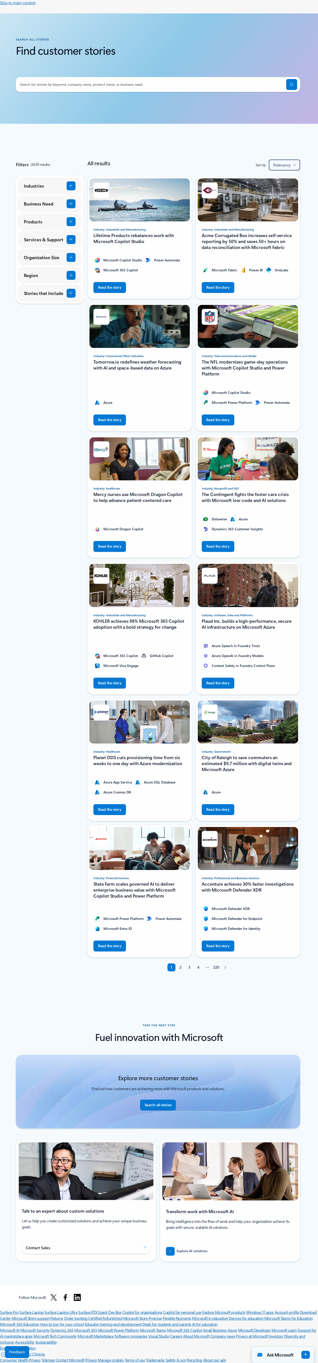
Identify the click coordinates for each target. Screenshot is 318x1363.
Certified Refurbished (105, 1318)
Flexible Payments (177, 1318)
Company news (222, 1336)
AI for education (204, 1324)
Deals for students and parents (166, 1324)
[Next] (225, 967)
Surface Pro (9, 1312)
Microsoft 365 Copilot (184, 1330)
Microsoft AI (9, 1330)
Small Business (215, 1330)
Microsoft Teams (153, 1330)
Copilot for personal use (182, 1312)
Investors (276, 1336)
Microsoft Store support (31, 1318)
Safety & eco (176, 1360)
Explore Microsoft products (223, 1312)
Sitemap (48, 1360)
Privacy (91, 1360)
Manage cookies (111, 1360)
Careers (176, 1336)
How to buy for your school (62, 1324)
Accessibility (25, 1342)
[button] (291, 84)
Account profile (287, 1312)
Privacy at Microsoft (252, 1336)
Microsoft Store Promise (142, 1318)
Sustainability (46, 1342)
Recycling (194, 1360)
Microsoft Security (34, 1330)
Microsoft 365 (85, 1330)
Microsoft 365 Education (19, 1324)
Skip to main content (18, 2)
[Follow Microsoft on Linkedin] (77, 1297)
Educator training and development (113, 1324)
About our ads (214, 1360)
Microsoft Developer (254, 1330)
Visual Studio (158, 1336)
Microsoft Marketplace (96, 1336)
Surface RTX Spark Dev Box (99, 1312)
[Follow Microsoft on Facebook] (65, 1297)
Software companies (131, 1336)
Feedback (17, 1352)
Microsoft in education (210, 1318)
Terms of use (135, 1360)
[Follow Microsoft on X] (54, 1297)
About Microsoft (196, 1336)
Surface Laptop (31, 1312)
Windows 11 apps (260, 1312)
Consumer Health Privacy (20, 1360)
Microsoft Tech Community (55, 1336)
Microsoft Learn (284, 1330)
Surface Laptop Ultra (60, 1312)
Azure (232, 1330)
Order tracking (75, 1318)
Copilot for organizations (142, 1312)
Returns (56, 1318)
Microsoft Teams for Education (288, 1318)
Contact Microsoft (70, 1360)
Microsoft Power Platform (118, 1330)
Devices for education (246, 1318)
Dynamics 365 (62, 1330)
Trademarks (155, 1360)
